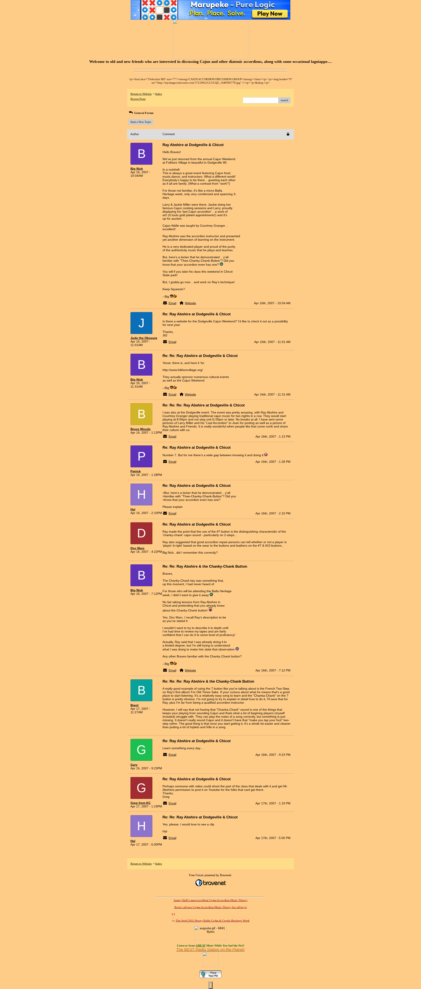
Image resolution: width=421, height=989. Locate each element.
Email (172, 303)
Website (190, 303)
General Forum (143, 113)
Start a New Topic (140, 122)
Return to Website (141, 93)
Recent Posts (138, 99)
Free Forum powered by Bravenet (210, 875)
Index (158, 93)
